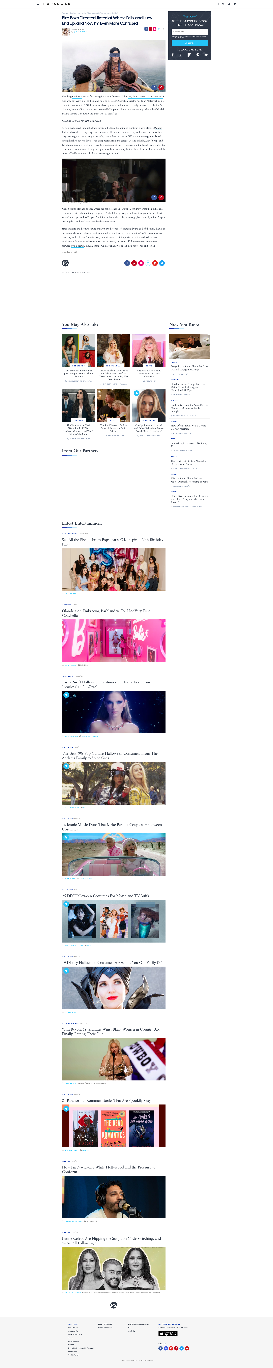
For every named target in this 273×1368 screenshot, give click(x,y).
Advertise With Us (75, 1334)
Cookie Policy (73, 1355)
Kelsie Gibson (71, 736)
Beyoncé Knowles (70, 1023)
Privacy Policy (195, 36)
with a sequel (77, 245)
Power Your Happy (105, 1328)
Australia (131, 1331)
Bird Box (86, 272)
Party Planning (69, 534)
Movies (75, 272)
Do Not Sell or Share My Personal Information (81, 1349)
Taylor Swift (68, 676)
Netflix (75, 252)
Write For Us (73, 1328)
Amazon (85, 1150)
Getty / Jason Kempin (90, 736)
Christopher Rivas (73, 1221)
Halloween (67, 747)
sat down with (105, 109)
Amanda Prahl (71, 1150)
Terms (188, 36)
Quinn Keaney (80, 32)
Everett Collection (85, 879)
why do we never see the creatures (145, 96)
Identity (66, 1161)
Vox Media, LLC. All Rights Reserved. (140, 1360)
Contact (71, 1345)
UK (129, 1328)
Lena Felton (70, 594)
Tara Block (70, 879)
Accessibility (73, 1331)
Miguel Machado (73, 1293)
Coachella (67, 605)
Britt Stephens (72, 808)
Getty (85, 808)
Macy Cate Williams (74, 946)
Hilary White (71, 1012)
